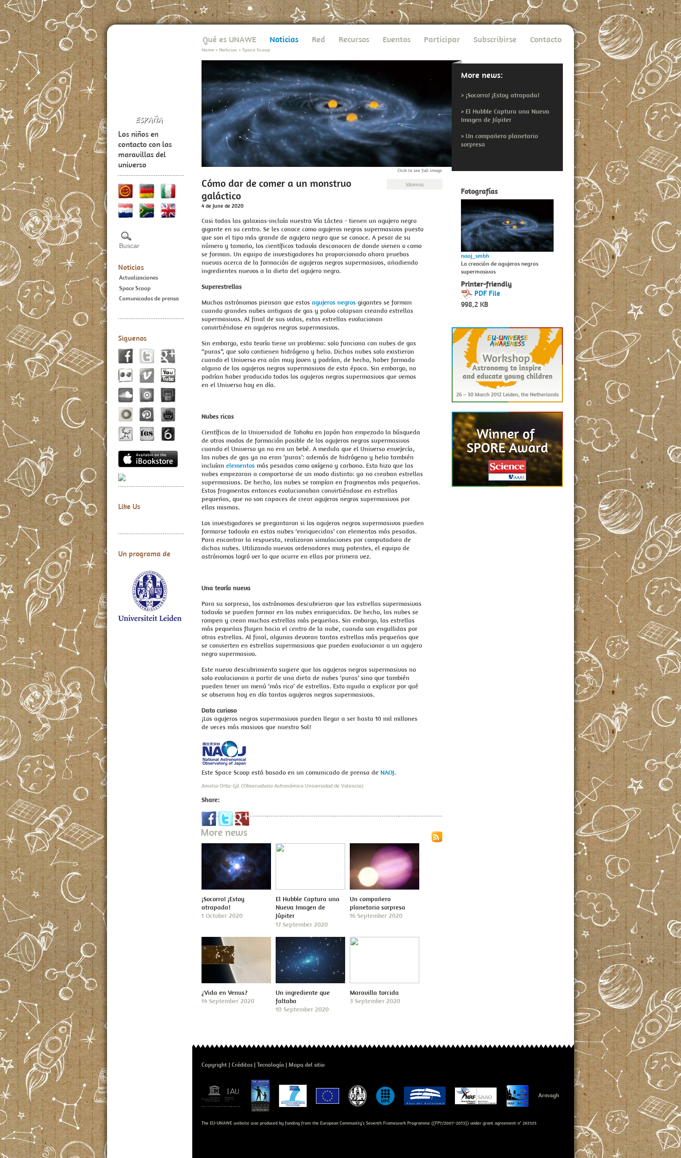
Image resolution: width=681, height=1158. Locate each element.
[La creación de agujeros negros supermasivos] (507, 223)
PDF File (487, 293)
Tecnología (270, 1065)
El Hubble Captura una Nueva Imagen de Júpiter (505, 115)
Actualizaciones (138, 277)
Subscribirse (495, 39)
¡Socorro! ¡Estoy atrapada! (502, 95)
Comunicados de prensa (149, 298)
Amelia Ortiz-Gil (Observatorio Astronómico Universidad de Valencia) (283, 785)
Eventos (396, 39)
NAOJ (387, 772)
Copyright (214, 1065)
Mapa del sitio (307, 1065)
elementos (240, 465)
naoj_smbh (475, 256)
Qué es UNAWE (229, 39)
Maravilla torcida (374, 992)
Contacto (545, 39)
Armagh (548, 1095)
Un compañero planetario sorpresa (377, 903)
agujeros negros (334, 302)
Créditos (242, 1065)
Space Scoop (135, 288)
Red (318, 39)
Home (208, 49)
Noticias (131, 267)
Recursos (354, 39)
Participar (442, 39)
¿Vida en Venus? (224, 992)
